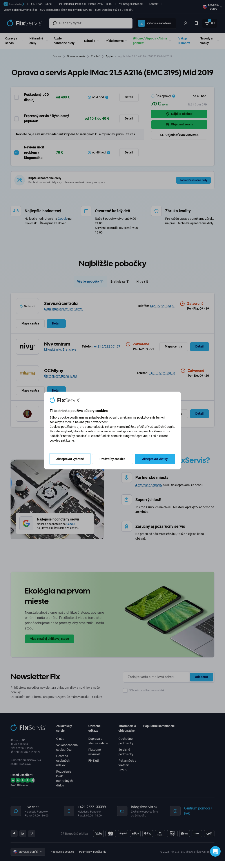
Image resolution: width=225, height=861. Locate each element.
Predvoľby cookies (112, 459)
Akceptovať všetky (155, 459)
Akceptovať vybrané (70, 459)
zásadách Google (162, 426)
